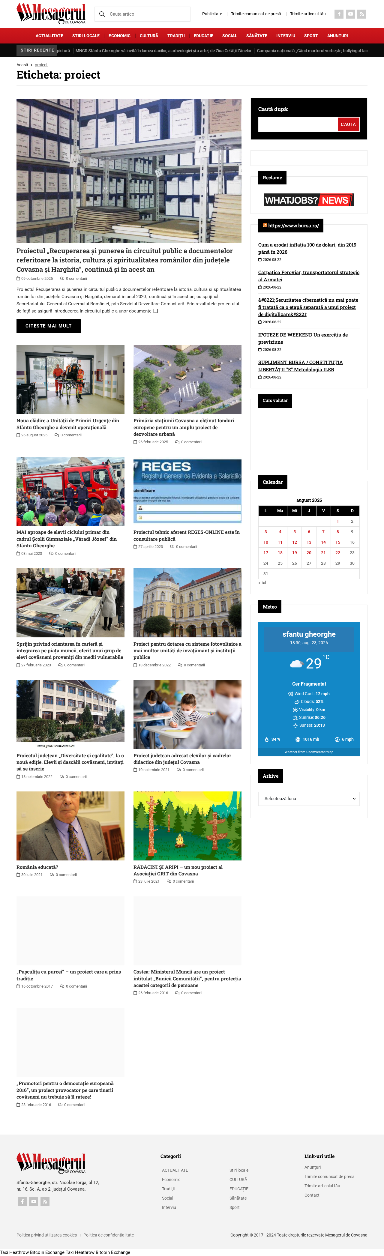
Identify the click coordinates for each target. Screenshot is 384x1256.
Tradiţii (176, 35)
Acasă (22, 64)
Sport (311, 35)
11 (280, 542)
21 (323, 553)
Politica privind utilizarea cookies (46, 1235)
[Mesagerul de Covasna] (51, 13)
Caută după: (273, 108)
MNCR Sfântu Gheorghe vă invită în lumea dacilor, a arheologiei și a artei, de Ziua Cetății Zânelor (120, 50)
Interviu (285, 35)
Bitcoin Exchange (47, 1252)
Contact (312, 1195)
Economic (119, 35)
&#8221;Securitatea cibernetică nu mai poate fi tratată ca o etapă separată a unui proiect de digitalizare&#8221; (308, 307)
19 (294, 553)
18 (280, 553)
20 (309, 553)
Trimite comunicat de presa (329, 1176)
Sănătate (256, 35)
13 (309, 542)
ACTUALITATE (49, 35)
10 (265, 542)
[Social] (339, 14)
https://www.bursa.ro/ (293, 225)
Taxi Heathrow (14, 1252)
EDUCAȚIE (203, 35)
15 (337, 542)
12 (294, 542)
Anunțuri (337, 35)
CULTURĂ (149, 35)
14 (323, 542)
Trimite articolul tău (308, 13)
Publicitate (212, 13)
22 (337, 553)
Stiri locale (86, 35)
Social (229, 35)
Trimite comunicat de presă (256, 13)
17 (265, 553)
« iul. (263, 582)
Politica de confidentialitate (108, 1235)
